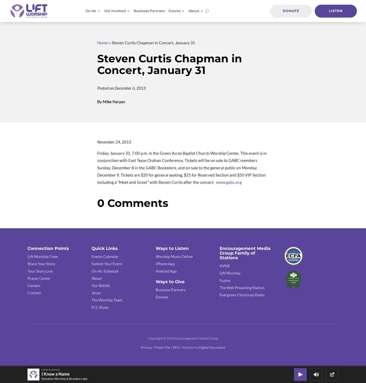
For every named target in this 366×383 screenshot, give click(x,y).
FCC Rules (100, 307)
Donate (291, 11)
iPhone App (165, 263)
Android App (166, 271)
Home (102, 42)
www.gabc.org (228, 182)
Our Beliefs (101, 285)
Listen (336, 11)
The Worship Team (107, 300)
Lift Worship (230, 273)
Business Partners (149, 11)
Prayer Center (39, 278)
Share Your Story (41, 263)
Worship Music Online (174, 256)
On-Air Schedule (105, 271)
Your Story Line (40, 271)
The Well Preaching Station (242, 287)
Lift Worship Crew (43, 256)
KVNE (225, 265)
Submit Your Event (107, 263)
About (97, 278)
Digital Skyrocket (212, 347)
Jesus (96, 292)
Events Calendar (105, 256)
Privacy (146, 347)
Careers (34, 285)
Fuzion (225, 280)
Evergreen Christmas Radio (242, 294)
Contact (34, 292)
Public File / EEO (167, 347)
